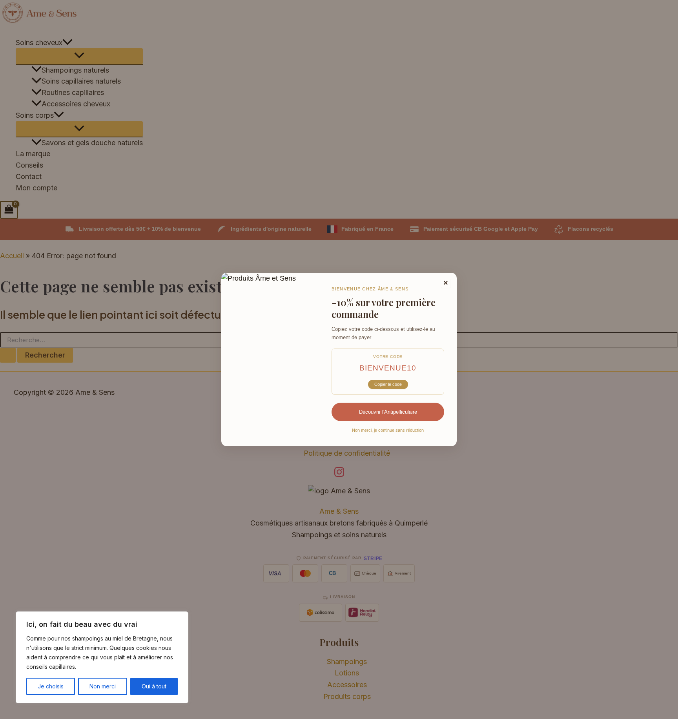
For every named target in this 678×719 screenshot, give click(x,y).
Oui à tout (154, 686)
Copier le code (388, 384)
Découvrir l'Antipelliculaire (388, 412)
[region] (102, 657)
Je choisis (51, 686)
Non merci (102, 686)
